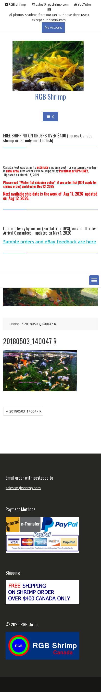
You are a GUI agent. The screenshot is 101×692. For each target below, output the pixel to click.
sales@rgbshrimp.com (23, 487)
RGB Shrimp (50, 97)
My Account (53, 27)
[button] (94, 280)
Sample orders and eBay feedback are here (49, 242)
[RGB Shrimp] (50, 305)
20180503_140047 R (25, 411)
